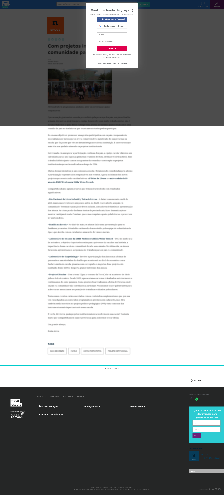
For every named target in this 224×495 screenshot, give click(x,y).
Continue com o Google (113, 26)
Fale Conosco (68, 396)
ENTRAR (124, 63)
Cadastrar (112, 48)
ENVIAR (197, 436)
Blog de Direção (57, 351)
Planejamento (92, 406)
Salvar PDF (198, 387)
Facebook (210, 489)
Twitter (213, 489)
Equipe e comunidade (50, 414)
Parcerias (80, 396)
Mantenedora (14, 411)
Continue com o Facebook (113, 19)
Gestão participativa (92, 351)
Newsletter (41, 396)
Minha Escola (137, 406)
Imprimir (197, 380)
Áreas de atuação (48, 406)
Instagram (216, 489)
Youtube (219, 489)
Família (74, 351)
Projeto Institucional (118, 351)
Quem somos (55, 396)
